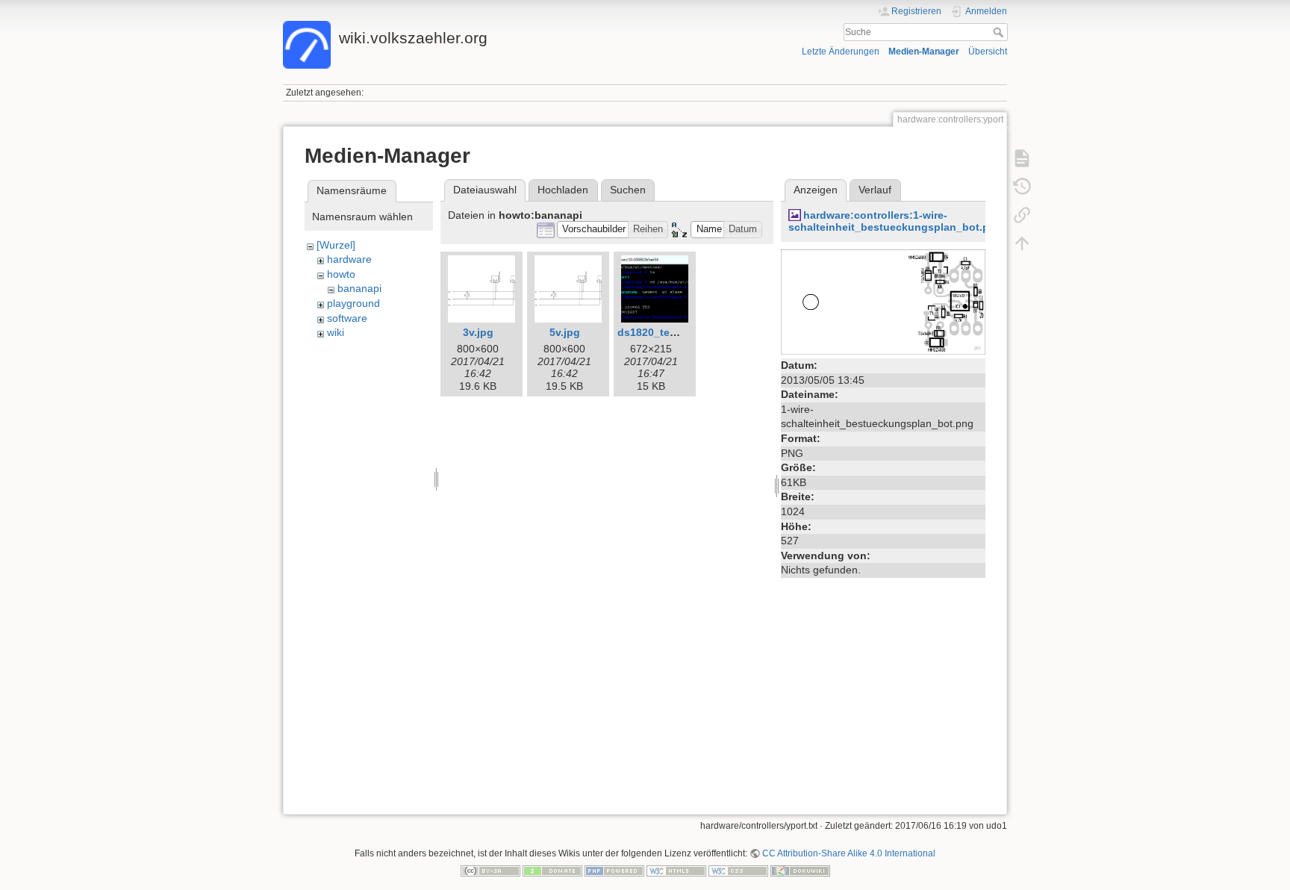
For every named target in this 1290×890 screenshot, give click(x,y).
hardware (349, 259)
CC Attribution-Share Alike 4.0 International (848, 853)
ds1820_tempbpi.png (671, 332)
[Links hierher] (1022, 215)
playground (353, 303)
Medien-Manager (923, 51)
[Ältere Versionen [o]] (1022, 186)
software (347, 318)
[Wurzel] (336, 245)
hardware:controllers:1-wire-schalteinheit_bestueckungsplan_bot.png (895, 221)
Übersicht (987, 51)
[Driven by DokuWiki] (800, 870)
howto (341, 274)
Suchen (628, 190)
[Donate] (552, 870)
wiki (335, 332)
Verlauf (875, 190)
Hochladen (563, 190)
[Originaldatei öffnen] (883, 301)
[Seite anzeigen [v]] (1022, 158)
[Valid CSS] (738, 870)
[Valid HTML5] (676, 870)
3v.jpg (478, 332)
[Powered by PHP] (614, 870)
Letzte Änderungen (840, 51)
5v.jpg (564, 332)
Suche (1000, 32)
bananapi (359, 288)
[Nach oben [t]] (1022, 243)
